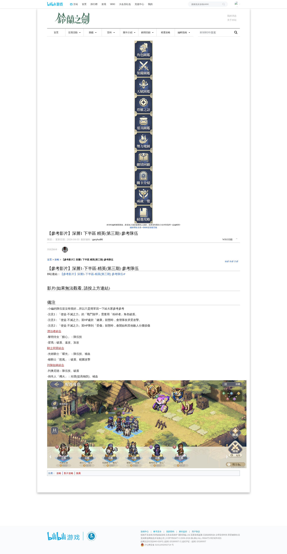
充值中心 (139, 4)
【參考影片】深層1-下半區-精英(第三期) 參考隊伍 (91, 274)
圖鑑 (91, 32)
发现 (103, 4)
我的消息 (232, 15)
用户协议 (196, 531)
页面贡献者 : (52, 249)
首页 (84, 4)
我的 (150, 4)
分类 (50, 473)
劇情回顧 (146, 32)
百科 (109, 32)
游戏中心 (145, 531)
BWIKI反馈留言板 (150, 227)
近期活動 (73, 32)
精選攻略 (165, 32)
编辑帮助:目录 (135, 227)
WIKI (112, 4)
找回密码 (170, 531)
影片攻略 (68, 473)
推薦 (78, 473)
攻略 (56, 259)
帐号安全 (157, 531)
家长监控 (183, 531)
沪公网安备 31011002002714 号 (159, 545)
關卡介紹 (128, 32)
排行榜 (94, 4)
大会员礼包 (125, 4)
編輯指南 (183, 32)
